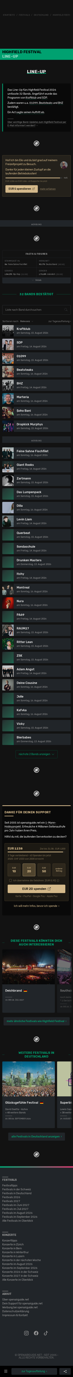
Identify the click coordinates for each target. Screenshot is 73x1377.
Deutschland (41, 15)
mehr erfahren (48, 189)
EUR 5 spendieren (20, 188)
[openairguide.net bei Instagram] (26, 1333)
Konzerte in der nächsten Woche (21, 1260)
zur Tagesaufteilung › (59, 321)
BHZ (60, 103)
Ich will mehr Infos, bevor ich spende (35, 906)
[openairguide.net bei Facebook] (36, 1333)
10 (14, 870)
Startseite (9, 15)
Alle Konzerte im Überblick (17, 1279)
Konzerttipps (9, 1240)
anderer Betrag (59, 870)
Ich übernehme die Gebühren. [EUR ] (34, 880)
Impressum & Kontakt (15, 1315)
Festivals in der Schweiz (16, 1189)
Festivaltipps (9, 1185)
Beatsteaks (45, 103)
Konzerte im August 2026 (17, 1264)
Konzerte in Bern (12, 1248)
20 (29, 870)
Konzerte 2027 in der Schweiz (20, 1275)
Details (38, 280)
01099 (33, 103)
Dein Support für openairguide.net (22, 1303)
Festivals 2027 (11, 1201)
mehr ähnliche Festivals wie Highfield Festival (35, 1021)
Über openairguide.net (15, 1299)
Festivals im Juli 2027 (15, 1209)
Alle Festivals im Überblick (17, 1220)
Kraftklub (31, 97)
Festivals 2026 (11, 1197)
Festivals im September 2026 (19, 1216)
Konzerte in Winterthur (15, 1252)
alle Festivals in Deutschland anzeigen (35, 1136)
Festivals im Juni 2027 (15, 1205)
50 (44, 870)
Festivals (24, 15)
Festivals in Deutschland (16, 1193)
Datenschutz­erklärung (15, 1311)
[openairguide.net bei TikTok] (46, 1333)
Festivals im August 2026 (17, 1213)
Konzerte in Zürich (13, 1244)
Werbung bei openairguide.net (20, 1307)
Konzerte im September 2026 (19, 1268)
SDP (44, 97)
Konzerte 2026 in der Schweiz (20, 1272)
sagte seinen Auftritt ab (30, 112)
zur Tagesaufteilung (33, 1371)
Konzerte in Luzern (13, 1256)
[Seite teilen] (65, 1371)
